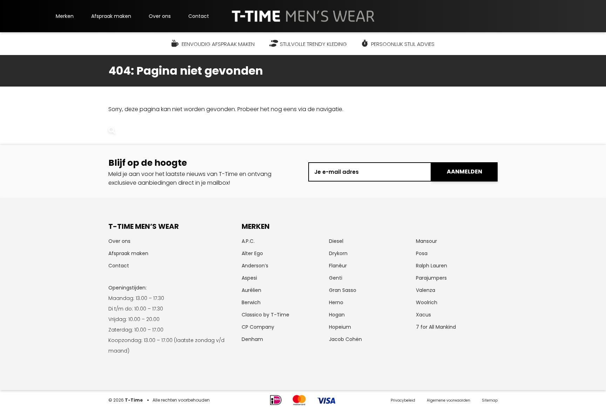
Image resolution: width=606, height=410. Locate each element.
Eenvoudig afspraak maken (217, 44)
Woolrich (426, 302)
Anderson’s (255, 265)
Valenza (425, 290)
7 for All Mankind (436, 326)
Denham (252, 339)
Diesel (336, 241)
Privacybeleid (403, 400)
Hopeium (340, 326)
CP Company (258, 326)
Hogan (337, 314)
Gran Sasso (342, 290)
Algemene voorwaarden (449, 400)
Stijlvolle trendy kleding (313, 44)
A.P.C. (248, 241)
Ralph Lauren (431, 265)
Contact (198, 16)
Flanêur (338, 265)
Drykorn (338, 253)
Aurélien (251, 290)
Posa (421, 253)
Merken (65, 16)
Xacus (423, 314)
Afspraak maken (111, 16)
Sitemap (490, 400)
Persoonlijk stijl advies (402, 44)
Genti (335, 277)
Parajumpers (431, 277)
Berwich (251, 302)
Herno (336, 302)
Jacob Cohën (345, 339)
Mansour (426, 241)
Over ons (160, 16)
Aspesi (249, 277)
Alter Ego (252, 253)
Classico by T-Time (265, 314)
